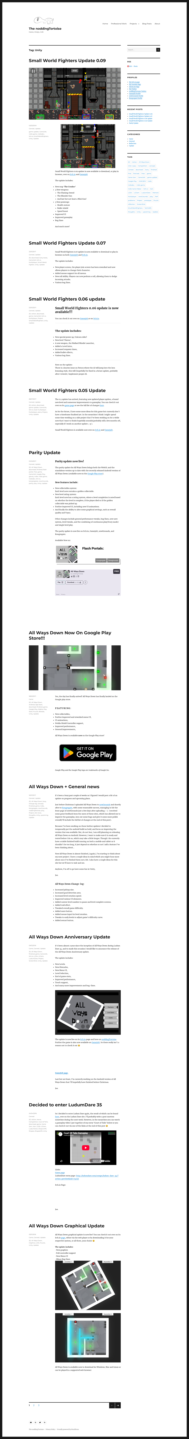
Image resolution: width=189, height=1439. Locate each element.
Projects (133, 24)
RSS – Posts (133, 66)
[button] (83, 1026)
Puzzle (35, 711)
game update (34, 132)
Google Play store (95, 474)
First (129, 173)
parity (31, 483)
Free (35, 472)
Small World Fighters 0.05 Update (67, 390)
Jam (34, 1126)
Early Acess (43, 258)
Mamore (156, 193)
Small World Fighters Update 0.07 (67, 243)
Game (31, 699)
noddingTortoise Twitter (137, 91)
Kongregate (67, 808)
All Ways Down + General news (64, 786)
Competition (33, 1122)
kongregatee (33, 481)
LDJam (41, 956)
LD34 (36, 956)
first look (136, 173)
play (35, 483)
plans (40, 412)
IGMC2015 (142, 181)
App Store (38, 704)
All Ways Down (37, 467)
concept (40, 803)
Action (34, 314)
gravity (31, 476)
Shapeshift (38, 1131)
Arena (39, 1119)
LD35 (38, 1126)
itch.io (73, 174)
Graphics (32, 1243)
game (31, 316)
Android (32, 704)
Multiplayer (33, 262)
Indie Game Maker (134, 189)
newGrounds (43, 481)
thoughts (32, 815)
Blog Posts (147, 24)
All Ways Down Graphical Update (66, 1225)
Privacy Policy (50, 1429)
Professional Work (119, 24)
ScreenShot (33, 961)
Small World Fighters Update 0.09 (67, 60)
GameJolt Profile (135, 94)
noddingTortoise (34, 810)
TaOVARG (148, 208)
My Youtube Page (135, 84)
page (63, 1238)
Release (41, 711)
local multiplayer (40, 410)
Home (105, 24)
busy (44, 801)
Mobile (40, 709)
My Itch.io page (134, 82)
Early (147, 170)
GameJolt (42, 132)
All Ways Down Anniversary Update (69, 937)
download (35, 258)
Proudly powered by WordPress (68, 1429)
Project (40, 318)
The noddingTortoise (45, 28)
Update (37, 128)
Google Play (41, 474)
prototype (147, 200)
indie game (33, 134)
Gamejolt (84, 174)
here (102, 405)
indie (36, 476)
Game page (60, 1173)
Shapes (31, 1131)
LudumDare (33, 958)
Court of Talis (43, 1122)
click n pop (132, 166)
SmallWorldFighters (41, 136)
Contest (131, 170)
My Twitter (133, 89)
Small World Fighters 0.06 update (67, 299)
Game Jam (132, 177)
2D (30, 258)
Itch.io (31, 136)
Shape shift (42, 1129)
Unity (31, 138)
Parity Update (44, 452)
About (157, 24)
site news (38, 813)
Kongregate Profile (135, 98)
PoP (156, 196)
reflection (131, 204)
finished (40, 469)
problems (131, 200)
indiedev (41, 134)
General (31, 128)
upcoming (44, 815)
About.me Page (134, 87)
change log (33, 803)
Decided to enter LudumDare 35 (65, 1104)
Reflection (132, 143)
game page (69, 405)
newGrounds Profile (136, 96)
